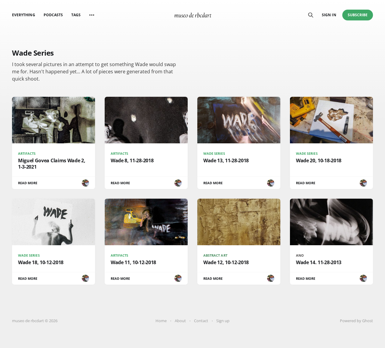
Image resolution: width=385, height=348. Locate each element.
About (180, 320)
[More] (91, 15)
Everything (23, 14)
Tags (76, 14)
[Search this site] (310, 15)
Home (161, 320)
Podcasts (53, 14)
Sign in (329, 14)
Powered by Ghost (356, 320)
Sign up (222, 320)
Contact (201, 320)
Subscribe (358, 14)
